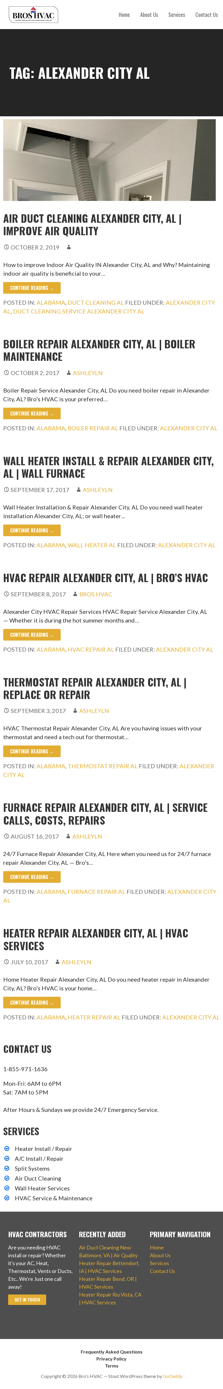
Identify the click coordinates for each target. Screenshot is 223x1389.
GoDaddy (172, 1376)
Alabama (51, 302)
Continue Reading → (32, 287)
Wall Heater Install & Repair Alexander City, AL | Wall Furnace (108, 467)
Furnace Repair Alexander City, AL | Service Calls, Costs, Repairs (105, 813)
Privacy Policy (111, 1358)
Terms (111, 1365)
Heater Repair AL (94, 1017)
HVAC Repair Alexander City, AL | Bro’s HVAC (105, 577)
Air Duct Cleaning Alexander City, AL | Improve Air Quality (92, 224)
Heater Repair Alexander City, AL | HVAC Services (95, 939)
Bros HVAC (95, 594)
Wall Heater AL (92, 544)
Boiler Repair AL (93, 428)
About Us (149, 14)
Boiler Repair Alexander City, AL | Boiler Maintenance (99, 350)
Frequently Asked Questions (112, 1351)
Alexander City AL (188, 428)
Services (176, 14)
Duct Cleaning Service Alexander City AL (79, 311)
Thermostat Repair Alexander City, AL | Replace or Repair (94, 688)
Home (124, 14)
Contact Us (206, 14)
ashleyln (88, 372)
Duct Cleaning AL (96, 302)
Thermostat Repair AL (103, 765)
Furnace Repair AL (96, 891)
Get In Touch (27, 1300)
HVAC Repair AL (91, 649)
